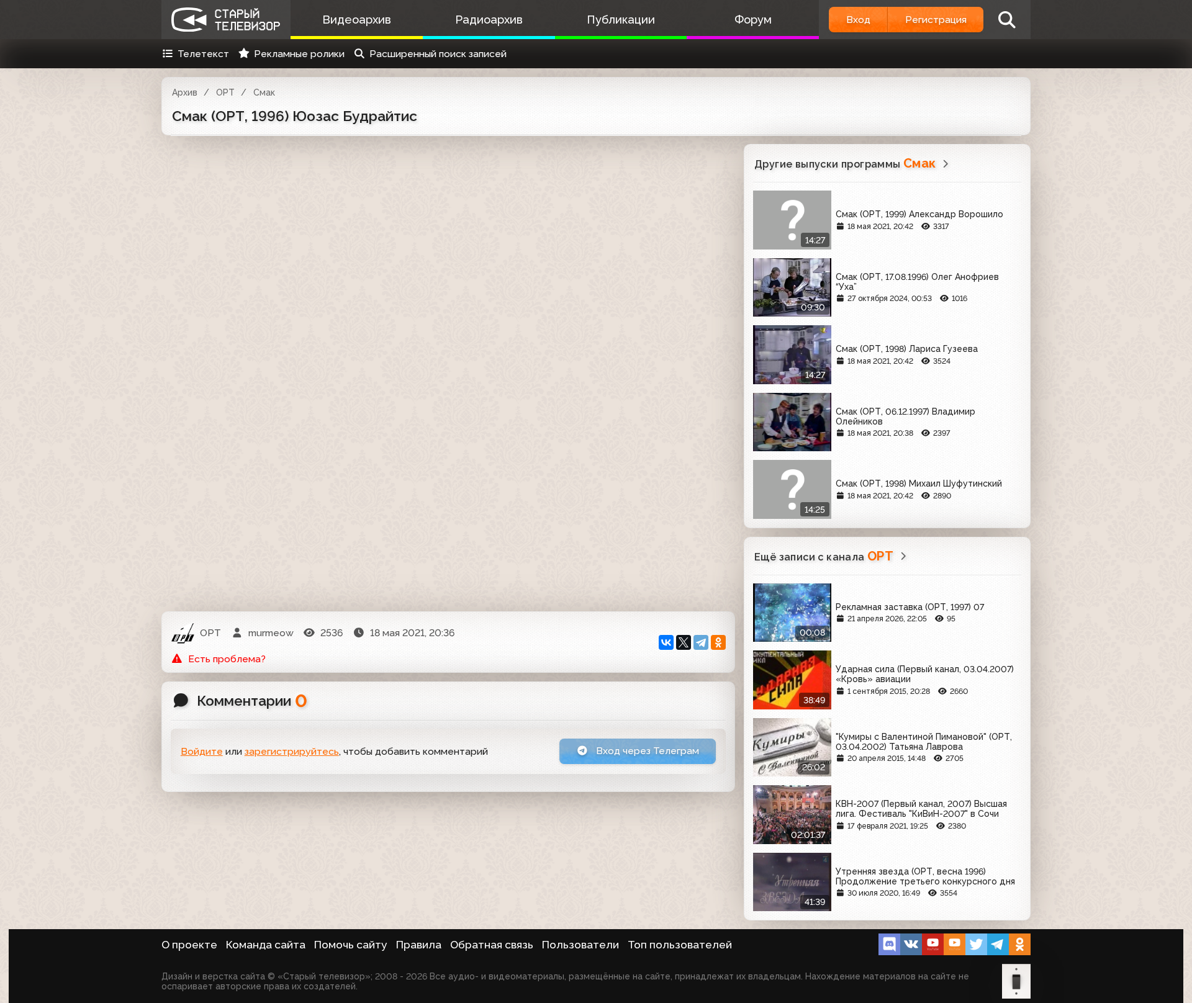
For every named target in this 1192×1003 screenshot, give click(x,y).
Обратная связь (491, 944)
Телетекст (203, 54)
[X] (683, 642)
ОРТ (225, 92)
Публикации (621, 19)
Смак (264, 92)
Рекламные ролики (299, 54)
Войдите (202, 751)
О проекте (189, 944)
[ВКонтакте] (666, 642)
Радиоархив (489, 19)
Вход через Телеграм (646, 751)
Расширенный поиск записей (438, 54)
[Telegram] (700, 642)
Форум (753, 19)
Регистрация (936, 19)
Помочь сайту (350, 944)
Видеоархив (356, 19)
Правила (418, 944)
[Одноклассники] (718, 642)
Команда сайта (265, 944)
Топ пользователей (680, 944)
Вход (858, 19)
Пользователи (580, 944)
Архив (184, 92)
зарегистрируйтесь (292, 751)
